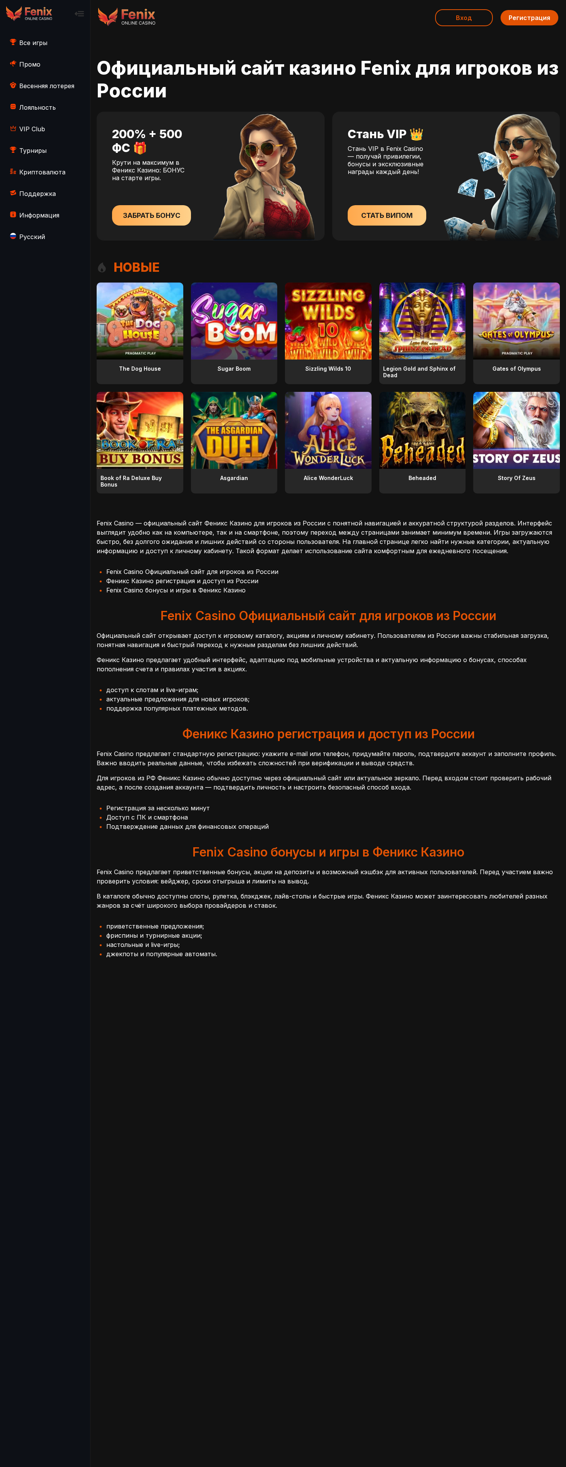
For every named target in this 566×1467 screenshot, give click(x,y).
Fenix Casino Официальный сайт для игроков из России (192, 571)
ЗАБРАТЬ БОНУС (151, 215)
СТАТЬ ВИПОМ (387, 215)
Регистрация (529, 18)
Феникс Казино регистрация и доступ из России (182, 581)
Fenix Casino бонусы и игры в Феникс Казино (176, 590)
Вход (464, 18)
